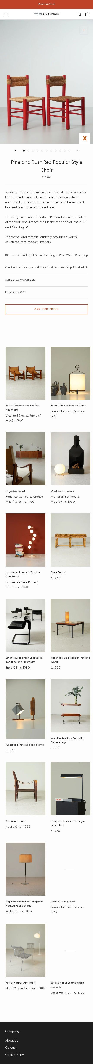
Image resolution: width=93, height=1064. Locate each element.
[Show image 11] (69, 151)
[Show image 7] (51, 151)
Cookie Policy (14, 1055)
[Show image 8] (56, 151)
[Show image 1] (24, 151)
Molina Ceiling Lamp (63, 902)
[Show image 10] (65, 151)
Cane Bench (58, 572)
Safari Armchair (15, 821)
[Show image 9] (60, 151)
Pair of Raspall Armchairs (20, 983)
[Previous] (15, 150)
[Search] (80, 14)
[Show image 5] (42, 151)
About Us (11, 1040)
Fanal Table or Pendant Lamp (68, 406)
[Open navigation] (6, 14)
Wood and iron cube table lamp (25, 745)
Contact (10, 1048)
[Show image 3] (33, 151)
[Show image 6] (47, 151)
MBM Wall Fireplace (63, 491)
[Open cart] (87, 14)
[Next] (77, 150)
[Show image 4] (37, 151)
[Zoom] (84, 30)
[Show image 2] (28, 151)
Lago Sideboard (15, 491)
